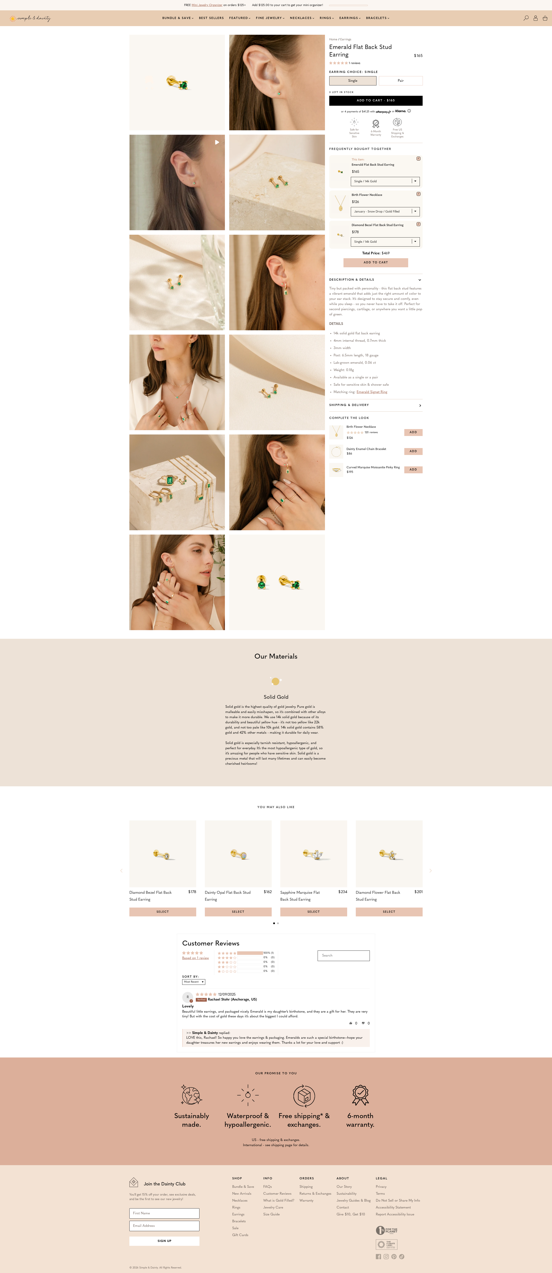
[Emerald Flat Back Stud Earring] (418, 159)
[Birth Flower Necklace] (418, 194)
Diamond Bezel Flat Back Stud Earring (377, 225)
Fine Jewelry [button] (269, 18)
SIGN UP (164, 1241)
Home (333, 39)
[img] (207, 994)
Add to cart (376, 100)
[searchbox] (344, 955)
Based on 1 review (195, 958)
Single (352, 81)
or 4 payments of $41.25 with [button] (368, 111)
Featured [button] (238, 18)
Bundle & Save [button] (176, 18)
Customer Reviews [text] (211, 943)
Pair (401, 81)
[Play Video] (217, 143)
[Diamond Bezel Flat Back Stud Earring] (418, 224)
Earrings (345, 39)
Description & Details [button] (351, 280)
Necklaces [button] (301, 18)
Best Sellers (211, 18)
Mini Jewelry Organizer (207, 5)
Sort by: (190, 977)
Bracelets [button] (376, 18)
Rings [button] (325, 18)
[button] (528, 18)
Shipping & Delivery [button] (349, 405)
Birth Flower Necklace (367, 195)
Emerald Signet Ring (372, 392)
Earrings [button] (348, 18)
